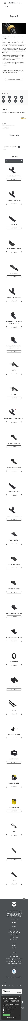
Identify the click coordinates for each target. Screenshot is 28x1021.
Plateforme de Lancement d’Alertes (14, 963)
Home (5, 6)
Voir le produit (14, 179)
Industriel (14, 947)
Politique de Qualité (14, 956)
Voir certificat (5, 127)
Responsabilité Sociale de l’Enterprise (14, 961)
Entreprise (14, 948)
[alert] (11, 1008)
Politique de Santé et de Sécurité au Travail (14, 958)
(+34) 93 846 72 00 (14, 937)
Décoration (14, 945)
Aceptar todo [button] (6, 1014)
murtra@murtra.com (14, 934)
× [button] (19, 996)
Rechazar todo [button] (15, 1014)
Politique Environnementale (14, 959)
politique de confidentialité (16, 985)
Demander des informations (14, 79)
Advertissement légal (14, 954)
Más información (6, 1005)
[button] (11, 1017)
